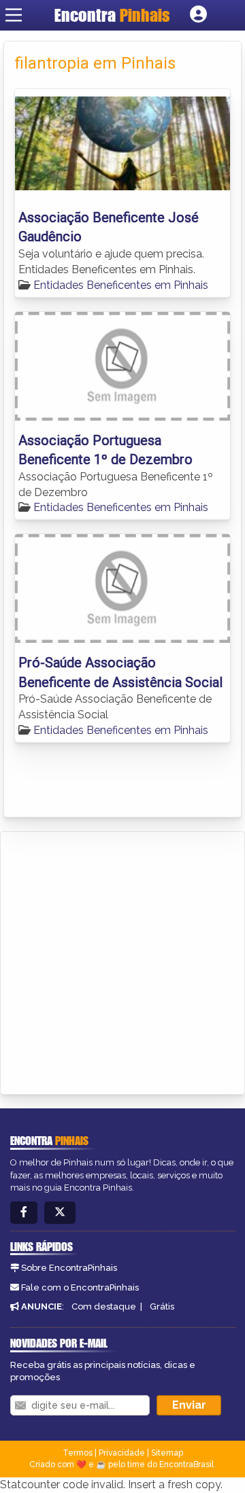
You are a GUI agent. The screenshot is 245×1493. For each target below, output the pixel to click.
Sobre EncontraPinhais (69, 1268)
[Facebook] (23, 1212)
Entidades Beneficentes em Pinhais (120, 285)
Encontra (112, 15)
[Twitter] (60, 1212)
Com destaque (103, 1306)
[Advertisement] (122, 961)
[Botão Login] (198, 15)
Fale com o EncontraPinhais (80, 1287)
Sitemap (167, 1453)
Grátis (162, 1306)
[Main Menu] (13, 15)
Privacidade (122, 1453)
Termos (78, 1453)
